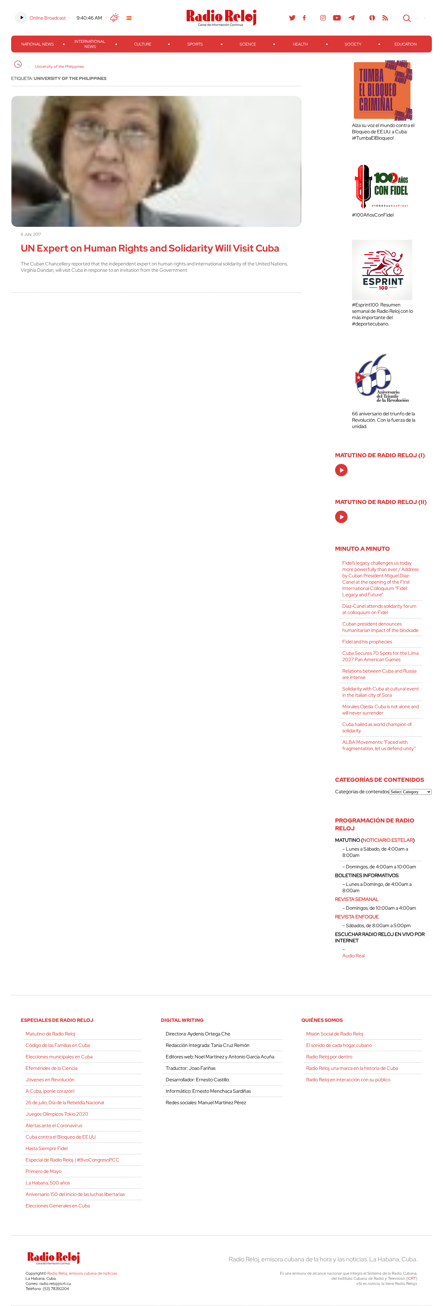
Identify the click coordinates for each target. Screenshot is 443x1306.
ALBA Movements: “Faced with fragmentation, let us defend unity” (379, 745)
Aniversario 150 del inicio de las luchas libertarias (75, 1194)
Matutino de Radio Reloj (50, 1034)
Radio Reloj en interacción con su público (348, 1079)
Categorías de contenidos (362, 791)
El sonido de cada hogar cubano (339, 1045)
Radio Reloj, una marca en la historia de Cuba (352, 1068)
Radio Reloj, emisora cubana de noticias (82, 1273)
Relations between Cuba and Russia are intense (379, 674)
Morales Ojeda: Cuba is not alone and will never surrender (380, 709)
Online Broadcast (48, 18)
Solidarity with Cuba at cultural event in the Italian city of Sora (380, 692)
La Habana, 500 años (48, 1183)
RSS (385, 18)
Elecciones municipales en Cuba (59, 1057)
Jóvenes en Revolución (50, 1079)
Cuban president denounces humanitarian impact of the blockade (380, 627)
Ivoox (372, 18)
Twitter (292, 18)
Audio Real (353, 956)
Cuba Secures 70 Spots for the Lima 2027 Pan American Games (380, 656)
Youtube (337, 18)
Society (353, 44)
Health (300, 44)
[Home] (18, 64)
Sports (195, 44)
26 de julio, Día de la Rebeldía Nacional (65, 1102)
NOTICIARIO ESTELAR (388, 840)
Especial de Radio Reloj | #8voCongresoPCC (72, 1160)
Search (406, 17)
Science (248, 44)
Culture (142, 44)
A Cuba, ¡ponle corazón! (50, 1091)
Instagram (323, 18)
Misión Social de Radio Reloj (334, 1034)
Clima (114, 17)
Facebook (304, 18)
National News (37, 44)
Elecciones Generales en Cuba (58, 1206)
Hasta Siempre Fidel (47, 1148)
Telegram (351, 18)
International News (89, 44)
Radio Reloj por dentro (329, 1057)
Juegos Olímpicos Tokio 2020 (57, 1114)
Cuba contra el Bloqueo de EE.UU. (61, 1137)
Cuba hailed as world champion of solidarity (377, 727)
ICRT (411, 1278)
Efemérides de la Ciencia (51, 1068)
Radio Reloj (221, 17)
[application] (341, 470)
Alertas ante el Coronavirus (54, 1125)
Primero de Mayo (43, 1171)
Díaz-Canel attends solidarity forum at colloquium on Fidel (379, 609)
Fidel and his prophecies (367, 642)
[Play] (342, 471)
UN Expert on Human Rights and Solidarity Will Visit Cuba (150, 248)
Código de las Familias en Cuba (58, 1045)
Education (405, 44)
